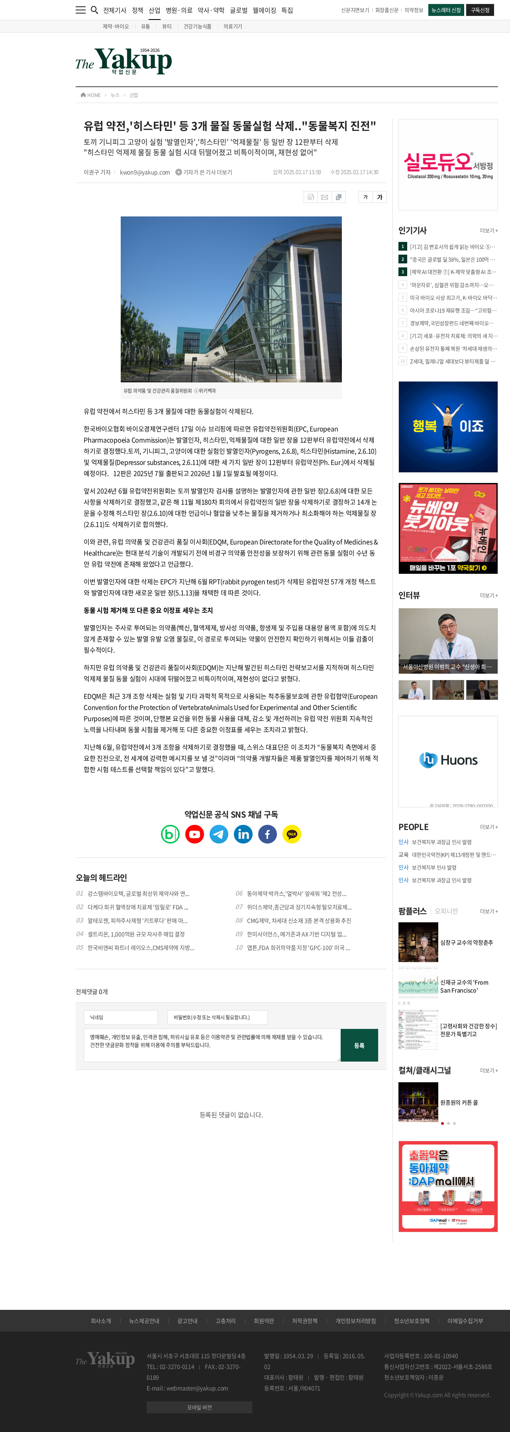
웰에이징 (264, 10)
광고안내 (187, 1321)
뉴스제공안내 (144, 1321)
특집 (287, 10)
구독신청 (480, 10)
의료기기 (233, 26)
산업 (155, 10)
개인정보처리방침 (355, 1321)
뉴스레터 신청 (446, 10)
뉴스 (115, 95)
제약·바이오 (116, 26)
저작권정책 (305, 1321)
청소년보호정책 (412, 1321)
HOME (93, 95)
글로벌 (238, 10)
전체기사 (115, 10)
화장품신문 (387, 10)
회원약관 (264, 1321)
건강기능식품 (198, 26)
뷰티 (167, 26)
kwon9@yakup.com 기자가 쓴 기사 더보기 (176, 172)
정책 (138, 10)
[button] (442, 1123)
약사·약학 (211, 10)
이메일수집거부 (465, 1321)
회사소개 (101, 1321)
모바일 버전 (199, 1407)
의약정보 (413, 10)
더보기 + (489, 230)
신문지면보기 (355, 10)
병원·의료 (179, 10)
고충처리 (226, 1321)
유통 (146, 26)
